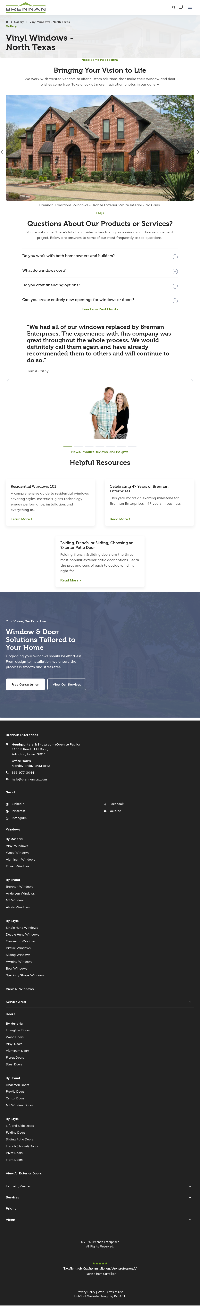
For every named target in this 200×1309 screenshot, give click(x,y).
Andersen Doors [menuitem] (17, 1085)
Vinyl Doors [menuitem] (14, 1044)
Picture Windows (18, 948)
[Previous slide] (8, 381)
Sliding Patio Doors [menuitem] (19, 1139)
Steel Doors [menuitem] (14, 1064)
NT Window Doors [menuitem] (19, 1105)
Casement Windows (21, 941)
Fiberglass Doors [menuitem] (18, 1030)
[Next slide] (192, 381)
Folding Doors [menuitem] (16, 1132)
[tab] (67, 447)
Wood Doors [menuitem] (15, 1037)
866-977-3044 (23, 772)
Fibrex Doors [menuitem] (15, 1057)
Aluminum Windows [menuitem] (20, 859)
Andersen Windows (20, 893)
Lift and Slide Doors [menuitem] (20, 1126)
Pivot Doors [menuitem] (14, 1153)
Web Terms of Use (110, 1292)
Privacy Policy (86, 1292)
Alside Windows (18, 907)
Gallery (19, 22)
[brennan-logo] (59, 7)
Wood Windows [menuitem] (17, 853)
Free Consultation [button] (25, 684)
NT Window (15, 900)
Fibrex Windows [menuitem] (18, 866)
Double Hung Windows (22, 934)
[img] (100, 152)
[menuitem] (24, 1173)
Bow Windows (16, 968)
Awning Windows (19, 961)
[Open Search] (174, 7)
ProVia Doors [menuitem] (15, 1091)
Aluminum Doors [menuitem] (17, 1051)
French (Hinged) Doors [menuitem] (22, 1146)
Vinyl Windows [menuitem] (17, 846)
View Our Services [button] (67, 684)
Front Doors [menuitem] (14, 1160)
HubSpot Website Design (91, 1296)
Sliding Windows (18, 955)
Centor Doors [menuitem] (15, 1098)
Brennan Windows (19, 886)
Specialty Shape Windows (25, 975)
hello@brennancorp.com (29, 779)
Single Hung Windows (22, 928)
